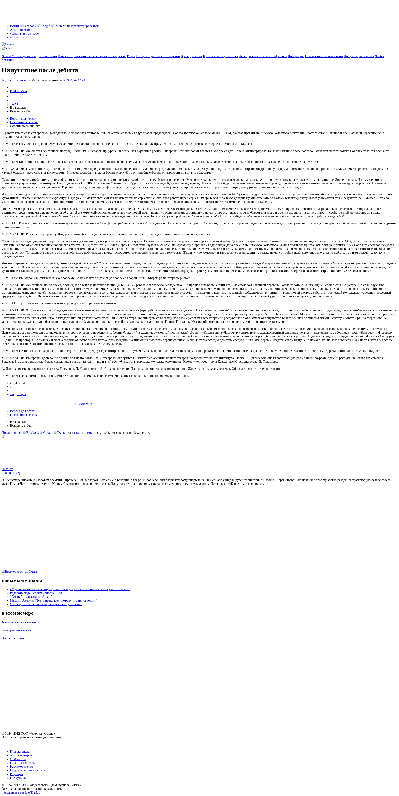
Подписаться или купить (27, 770)
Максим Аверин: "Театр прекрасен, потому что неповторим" (53, 600)
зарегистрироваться (85, 26)
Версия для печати (23, 118)
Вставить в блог (21, 111)
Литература (296, 56)
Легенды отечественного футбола (263, 56)
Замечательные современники (95, 56)
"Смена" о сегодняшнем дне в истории (29, 56)
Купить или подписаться (220, 56)
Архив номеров (21, 29)
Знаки (122, 56)
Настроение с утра (13, 637)
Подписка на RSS (22, 763)
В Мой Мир (18, 91)
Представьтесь (12, 432)
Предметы (351, 56)
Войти (14, 26)
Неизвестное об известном (324, 56)
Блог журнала (20, 751)
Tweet (14, 104)
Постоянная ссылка (24, 122)
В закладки (18, 107)
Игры (131, 56)
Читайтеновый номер (11, 471)
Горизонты (65, 56)
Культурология (191, 56)
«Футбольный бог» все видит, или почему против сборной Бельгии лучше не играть (70, 589)
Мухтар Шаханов (14, 80)
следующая (18, 394)
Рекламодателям (21, 766)
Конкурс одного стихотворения (158, 56)
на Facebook (18, 37)
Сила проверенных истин (17, 630)
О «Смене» (18, 759)
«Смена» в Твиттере (24, 33)
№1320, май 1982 (74, 80)
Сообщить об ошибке (25, 126)
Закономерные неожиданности (20, 622)
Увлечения (366, 56)
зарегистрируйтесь (87, 432)
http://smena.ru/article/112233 (21, 792)
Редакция (16, 774)
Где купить (18, 778)
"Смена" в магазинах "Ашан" (31, 596)
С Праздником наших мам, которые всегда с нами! (46, 604)
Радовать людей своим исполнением (36, 593)
